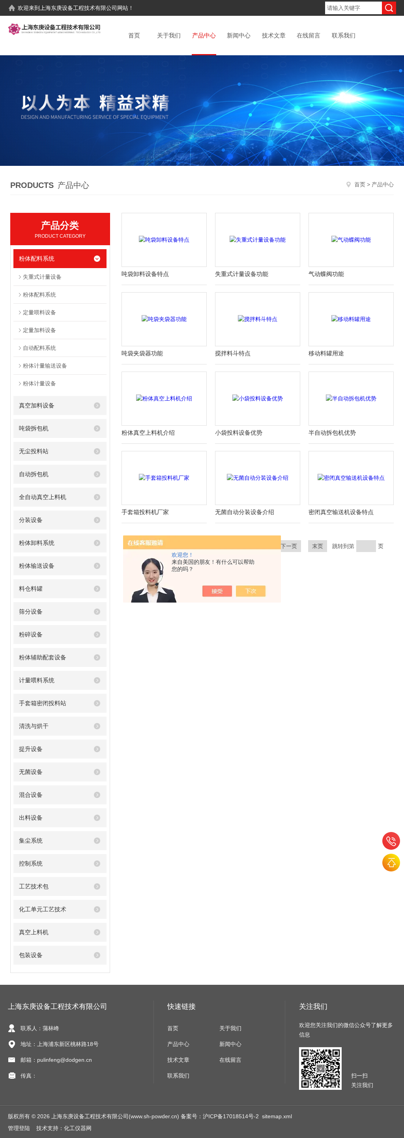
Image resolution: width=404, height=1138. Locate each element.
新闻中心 (239, 35)
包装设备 (31, 955)
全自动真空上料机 (42, 497)
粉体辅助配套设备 (42, 657)
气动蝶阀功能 (326, 273)
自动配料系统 (39, 348)
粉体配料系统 (36, 258)
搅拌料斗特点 (233, 353)
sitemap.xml (277, 1116)
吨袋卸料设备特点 (145, 273)
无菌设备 (31, 771)
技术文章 (274, 35)
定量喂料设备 (39, 312)
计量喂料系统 (36, 680)
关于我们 (169, 35)
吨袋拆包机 (34, 428)
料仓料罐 (31, 588)
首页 (134, 35)
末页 (317, 546)
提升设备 (31, 749)
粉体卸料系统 (36, 542)
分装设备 (31, 519)
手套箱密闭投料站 (42, 703)
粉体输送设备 (36, 565)
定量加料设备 (39, 330)
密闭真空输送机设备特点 (341, 512)
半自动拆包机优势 (332, 432)
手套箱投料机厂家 (145, 512)
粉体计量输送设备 (45, 365)
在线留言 (308, 35)
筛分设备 (31, 611)
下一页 (289, 546)
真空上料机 (34, 932)
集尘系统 (31, 840)
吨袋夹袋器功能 (142, 353)
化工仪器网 (78, 1128)
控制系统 (31, 863)
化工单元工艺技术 (42, 909)
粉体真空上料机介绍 (148, 432)
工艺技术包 (34, 886)
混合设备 (31, 794)
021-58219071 (391, 841)
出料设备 (31, 817)
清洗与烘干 (34, 726)
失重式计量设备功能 (241, 273)
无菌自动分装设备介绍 (244, 512)
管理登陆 (19, 1128)
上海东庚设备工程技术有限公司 (78, 8)
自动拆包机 (34, 474)
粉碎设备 (31, 634)
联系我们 (343, 35)
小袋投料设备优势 (238, 432)
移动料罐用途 (326, 353)
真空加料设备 (36, 405)
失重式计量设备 (42, 277)
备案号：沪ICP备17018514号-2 (220, 1116)
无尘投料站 (34, 451)
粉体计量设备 (39, 383)
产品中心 (204, 35)
